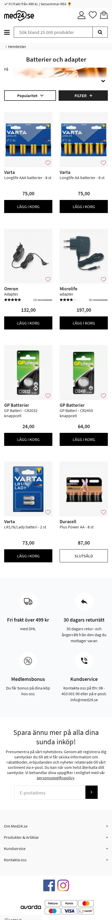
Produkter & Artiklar (21, 837)
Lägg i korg (28, 206)
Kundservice (15, 848)
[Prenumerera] (91, 792)
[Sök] (100, 32)
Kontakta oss (15, 859)
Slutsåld (83, 555)
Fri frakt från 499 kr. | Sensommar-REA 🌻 (40, 4)
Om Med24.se (16, 826)
